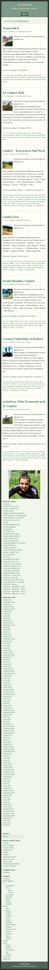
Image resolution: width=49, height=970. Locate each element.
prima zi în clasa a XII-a (11, 506)
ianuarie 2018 (8, 653)
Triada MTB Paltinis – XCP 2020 (14, 543)
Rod (9, 325)
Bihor (8, 909)
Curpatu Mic (11, 135)
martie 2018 (7, 650)
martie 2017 (7, 666)
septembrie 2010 (9, 793)
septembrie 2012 (9, 751)
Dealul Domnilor (15, 265)
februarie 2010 (8, 809)
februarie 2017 (8, 669)
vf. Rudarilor (28, 205)
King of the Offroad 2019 (11, 568)
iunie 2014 (7, 719)
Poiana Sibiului (39, 323)
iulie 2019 (6, 627)
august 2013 (7, 735)
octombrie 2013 (8, 731)
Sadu (12, 79)
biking (11, 75)
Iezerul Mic (27, 199)
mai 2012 (6, 761)
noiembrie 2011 (8, 770)
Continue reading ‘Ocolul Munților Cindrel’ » (20, 316)
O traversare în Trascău (11, 534)
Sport (25, 75)
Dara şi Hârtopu (8, 845)
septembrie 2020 (9, 609)
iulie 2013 (6, 738)
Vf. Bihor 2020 (8, 511)
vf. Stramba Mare (38, 205)
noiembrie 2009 (8, 811)
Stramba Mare (7, 203)
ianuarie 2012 (8, 767)
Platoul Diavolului (30, 201)
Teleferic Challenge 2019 (12, 566)
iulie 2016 (6, 678)
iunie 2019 (7, 630)
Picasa (31, 195)
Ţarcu (8, 936)
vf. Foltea (12, 205)
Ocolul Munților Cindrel (18, 281)
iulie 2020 (6, 614)
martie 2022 (7, 600)
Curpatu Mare (40, 263)
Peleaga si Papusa (9, 857)
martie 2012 (7, 765)
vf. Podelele (19, 270)
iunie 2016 (7, 680)
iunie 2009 (7, 823)
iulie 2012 (6, 756)
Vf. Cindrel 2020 (13, 92)
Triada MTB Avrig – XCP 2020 (13, 518)
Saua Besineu (7, 458)
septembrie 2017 (9, 655)
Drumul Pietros (40, 197)
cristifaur (11, 154)
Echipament (10, 886)
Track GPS (31, 75)
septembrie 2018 (9, 639)
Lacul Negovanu (41, 77)
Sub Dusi (14, 203)
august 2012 (7, 754)
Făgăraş (9, 915)
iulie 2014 (6, 717)
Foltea (4, 199)
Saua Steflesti (18, 79)
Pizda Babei (10, 386)
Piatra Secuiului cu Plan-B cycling (14, 515)
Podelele (11, 267)
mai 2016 (6, 683)
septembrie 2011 (9, 774)
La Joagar (11, 201)
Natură (5, 941)
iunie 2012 (7, 758)
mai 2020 (6, 618)
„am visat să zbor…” (10, 555)
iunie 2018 (7, 646)
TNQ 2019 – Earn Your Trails (13, 580)
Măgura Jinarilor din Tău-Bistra (13, 513)
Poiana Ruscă (11, 929)
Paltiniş (43, 454)
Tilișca (26, 325)
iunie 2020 (7, 616)
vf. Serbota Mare (29, 270)
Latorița (8, 920)
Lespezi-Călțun (8, 848)
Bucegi (8, 911)
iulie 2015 (6, 699)
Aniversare (7, 879)
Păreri (8, 899)
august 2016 (7, 676)
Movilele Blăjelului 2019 (11, 573)
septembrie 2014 (9, 712)
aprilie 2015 (7, 705)
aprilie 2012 (7, 763)
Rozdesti (33, 456)
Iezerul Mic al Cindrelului (38, 199)
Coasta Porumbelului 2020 (12, 550)
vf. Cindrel (26, 137)
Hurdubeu (20, 199)
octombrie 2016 (8, 671)
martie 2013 (7, 745)
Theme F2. (33, 966)
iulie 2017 (6, 660)
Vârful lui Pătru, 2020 (10, 538)
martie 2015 (7, 708)
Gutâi (8, 918)
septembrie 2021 (9, 602)
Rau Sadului (6, 79)
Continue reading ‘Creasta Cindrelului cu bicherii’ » (23, 377)
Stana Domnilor (7, 137)
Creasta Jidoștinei (9, 527)
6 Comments (24, 390)
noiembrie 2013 (8, 728)
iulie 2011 (6, 779)
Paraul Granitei (7, 456)
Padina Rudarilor (20, 201)
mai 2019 (6, 632)
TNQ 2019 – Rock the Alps (12, 564)
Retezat (8, 931)
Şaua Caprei (7, 861)
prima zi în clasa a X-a (10, 561)
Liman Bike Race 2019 (11, 571)
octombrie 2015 (8, 692)
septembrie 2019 (9, 625)
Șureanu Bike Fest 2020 (11, 536)
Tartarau (25, 203)
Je (23, 195)
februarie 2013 (8, 747)
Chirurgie (6, 557)
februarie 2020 (8, 623)
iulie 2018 (6, 643)
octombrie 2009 (8, 813)
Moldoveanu (7, 850)
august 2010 (7, 795)
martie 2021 (7, 604)
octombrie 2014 (8, 710)
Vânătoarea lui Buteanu (11, 864)
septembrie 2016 (9, 673)
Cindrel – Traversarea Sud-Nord (24, 150)
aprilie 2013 (7, 742)
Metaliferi (9, 922)
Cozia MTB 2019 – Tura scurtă (13, 582)
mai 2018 (6, 648)
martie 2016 (7, 687)
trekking (5, 454)
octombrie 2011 (8, 772)
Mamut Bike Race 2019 (11, 559)
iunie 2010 (7, 800)
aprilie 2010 (7, 804)
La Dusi (5, 201)
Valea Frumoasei (36, 79)
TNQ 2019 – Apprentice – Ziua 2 (14, 589)
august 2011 (7, 777)
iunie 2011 (7, 781)
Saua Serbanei (24, 458)
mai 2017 (6, 662)
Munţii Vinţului (11, 925)
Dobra (33, 197)
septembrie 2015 (9, 694)
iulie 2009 (6, 820)
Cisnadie (22, 77)
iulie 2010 (6, 797)
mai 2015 (6, 703)
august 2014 (7, 715)
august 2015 (7, 696)
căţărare (9, 948)
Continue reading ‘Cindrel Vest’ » (15, 256)
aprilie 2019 (7, 634)
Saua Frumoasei (31, 135)
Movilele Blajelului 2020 (11, 525)
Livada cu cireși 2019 (10, 577)
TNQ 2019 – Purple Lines (12, 575)
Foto (20, 195)
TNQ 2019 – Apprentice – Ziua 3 (14, 587)
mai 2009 (6, 825)
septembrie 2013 (9, 733)
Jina (21, 323)
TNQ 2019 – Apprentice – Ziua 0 (14, 594)
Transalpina (27, 79)
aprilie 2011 (7, 786)
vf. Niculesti (27, 388)
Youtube (11, 197)
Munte (21, 75)
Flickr (10, 890)
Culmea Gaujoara (25, 197)
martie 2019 (7, 637)
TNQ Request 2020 (10, 548)
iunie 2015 (7, 701)
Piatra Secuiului (8, 859)
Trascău (8, 938)
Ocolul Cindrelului (28, 323)
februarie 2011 (8, 790)
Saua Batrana (19, 386)
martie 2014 (7, 724)
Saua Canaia (27, 386)
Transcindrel (11, 28)
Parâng (5, 855)
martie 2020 (7, 620)
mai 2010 (6, 802)
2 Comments (25, 460)
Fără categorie (8, 881)
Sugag (20, 203)
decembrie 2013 (9, 726)
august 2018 (7, 641)
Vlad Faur (38, 75)
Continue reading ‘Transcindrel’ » (16, 70)
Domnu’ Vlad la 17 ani (11, 552)
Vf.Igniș (5, 522)
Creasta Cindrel (36, 384)
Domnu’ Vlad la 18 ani (11, 509)
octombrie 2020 (8, 607)
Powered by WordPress (20, 966)
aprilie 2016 (7, 685)
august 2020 (7, 611)
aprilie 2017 (7, 664)
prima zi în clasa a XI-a (11, 520)
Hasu (14, 199)
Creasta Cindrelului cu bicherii (23, 338)
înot (7, 952)
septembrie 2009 (9, 816)
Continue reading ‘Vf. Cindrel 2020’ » (17, 128)
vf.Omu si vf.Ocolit (9, 866)
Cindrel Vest (11, 217)
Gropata (9, 199)
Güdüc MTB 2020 (9, 545)
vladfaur (11, 31)
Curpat (33, 263)
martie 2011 (7, 788)
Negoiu (5, 852)
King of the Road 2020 (11, 541)
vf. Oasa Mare (36, 388)
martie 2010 (7, 807)
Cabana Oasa (26, 384)
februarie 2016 (8, 689)
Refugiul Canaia (25, 456)
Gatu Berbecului (30, 77)
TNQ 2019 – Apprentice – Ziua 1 (14, 591)
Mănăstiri (9, 897)
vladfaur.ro (7, 504)
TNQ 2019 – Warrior (10, 584)
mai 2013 (6, 740)
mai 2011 (6, 784)
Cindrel (16, 75)
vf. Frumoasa (34, 137)
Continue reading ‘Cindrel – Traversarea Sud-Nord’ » (23, 190)
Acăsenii (24, 5)
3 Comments (19, 327)
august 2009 (7, 818)
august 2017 (7, 657)
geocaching (10, 950)
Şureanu (9, 934)
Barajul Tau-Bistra (25, 454)
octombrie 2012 (8, 749)
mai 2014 (6, 722)
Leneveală (9, 895)
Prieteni (36, 382)
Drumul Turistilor (21, 135)
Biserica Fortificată (13, 77)
